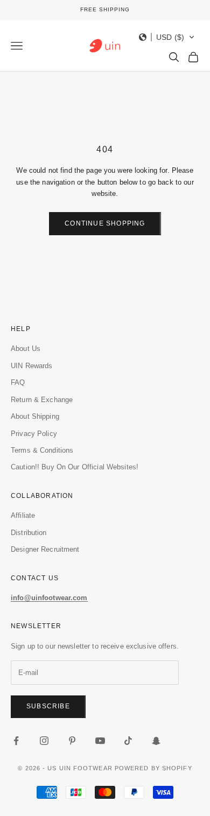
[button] (167, 37)
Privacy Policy (34, 434)
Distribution (29, 533)
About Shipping (35, 416)
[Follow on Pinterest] (72, 740)
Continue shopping (105, 223)
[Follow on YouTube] (100, 740)
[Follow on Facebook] (16, 740)
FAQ (18, 382)
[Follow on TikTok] (128, 740)
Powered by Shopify (153, 768)
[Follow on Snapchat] (156, 740)
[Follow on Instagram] (44, 740)
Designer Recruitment (45, 549)
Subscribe (48, 706)
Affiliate (23, 515)
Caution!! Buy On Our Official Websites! (74, 467)
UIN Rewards (31, 366)
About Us (25, 348)
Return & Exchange (42, 400)
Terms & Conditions (42, 450)
